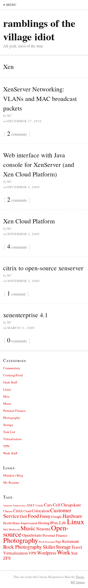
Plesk (41, 542)
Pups (58, 541)
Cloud (27, 511)
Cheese (7, 511)
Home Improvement (24, 523)
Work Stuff (10, 453)
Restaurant (70, 541)
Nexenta (43, 529)
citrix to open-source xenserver (43, 268)
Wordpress (46, 553)
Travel (76, 547)
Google (56, 516)
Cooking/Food (13, 375)
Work (63, 552)
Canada (39, 505)
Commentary (11, 368)
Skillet (49, 547)
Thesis (80, 577)
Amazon (7, 505)
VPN (6, 446)
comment (16, 293)
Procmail (50, 542)
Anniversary (19, 505)
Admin (77, 582)
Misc (6, 396)
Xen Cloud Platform (29, 221)
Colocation (40, 510)
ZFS (7, 558)
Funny (45, 516)
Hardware (72, 515)
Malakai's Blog (13, 475)
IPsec (54, 522)
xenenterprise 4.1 (25, 315)
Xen (74, 553)
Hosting (43, 522)
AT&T (30, 505)
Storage (8, 425)
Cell (56, 505)
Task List (9, 432)
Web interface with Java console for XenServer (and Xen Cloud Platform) (38, 164)
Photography (11, 417)
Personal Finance (14, 410)
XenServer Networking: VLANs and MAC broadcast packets (40, 98)
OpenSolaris (32, 535)
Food (33, 515)
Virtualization (12, 439)
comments (17, 133)
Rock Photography (22, 546)
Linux (7, 389)
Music (7, 403)
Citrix (18, 510)
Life (62, 522)
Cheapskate (71, 505)
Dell (23, 516)
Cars (48, 505)
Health (7, 523)
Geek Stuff (10, 382)
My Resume (11, 482)
